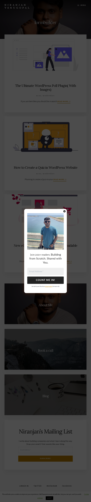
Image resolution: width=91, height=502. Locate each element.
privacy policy (48, 286)
